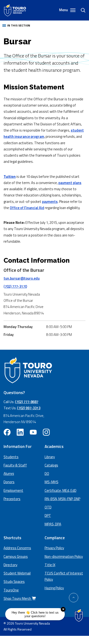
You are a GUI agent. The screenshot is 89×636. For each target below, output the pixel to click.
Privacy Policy (54, 548)
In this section (18, 25)
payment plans (69, 182)
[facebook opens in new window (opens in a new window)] (7, 432)
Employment (13, 490)
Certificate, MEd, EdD (60, 490)
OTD (48, 507)
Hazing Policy (54, 588)
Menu (64, 10)
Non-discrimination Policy (64, 556)
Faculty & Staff (15, 465)
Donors (9, 482)
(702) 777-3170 (15, 286)
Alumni (9, 473)
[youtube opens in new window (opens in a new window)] (33, 432)
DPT (48, 515)
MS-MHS (51, 482)
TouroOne (11, 590)
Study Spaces (14, 581)
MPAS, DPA (53, 524)
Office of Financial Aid (27, 207)
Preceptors (12, 499)
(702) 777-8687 (26, 402)
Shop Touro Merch (18, 598)
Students (11, 457)
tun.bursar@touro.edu (22, 278)
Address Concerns (17, 548)
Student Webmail (17, 573)
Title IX (50, 565)
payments (50, 201)
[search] (81, 10)
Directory (10, 565)
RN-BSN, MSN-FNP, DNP (62, 499)
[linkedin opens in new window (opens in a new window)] (20, 432)
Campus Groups (16, 556)
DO (47, 473)
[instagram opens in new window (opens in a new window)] (46, 432)
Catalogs (51, 465)
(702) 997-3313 (28, 408)
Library (50, 457)
